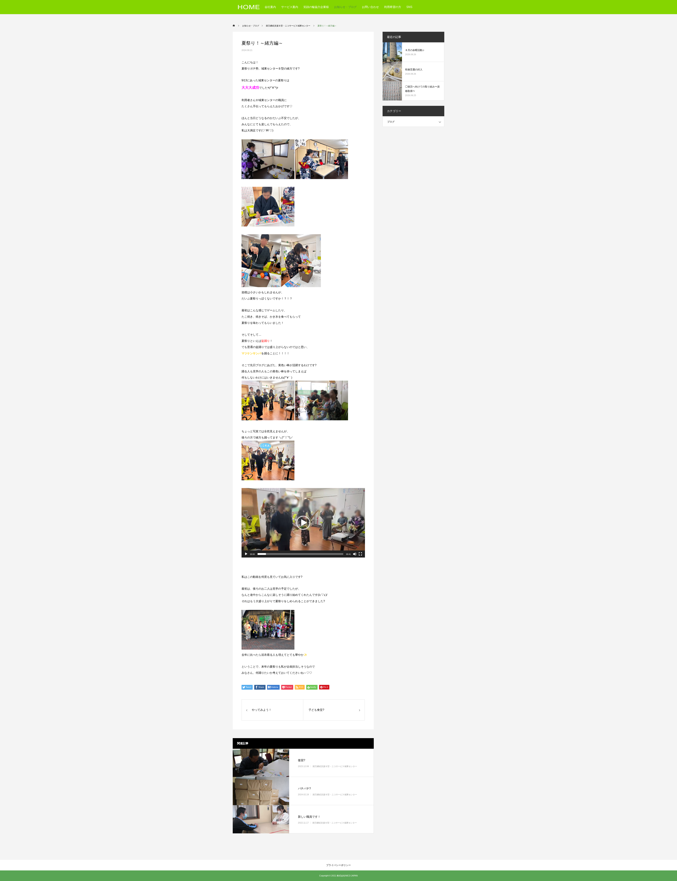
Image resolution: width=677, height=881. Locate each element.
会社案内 (270, 6)
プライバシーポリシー (338, 865)
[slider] (300, 554)
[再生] (246, 554)
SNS (409, 6)
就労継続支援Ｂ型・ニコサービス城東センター (335, 766)
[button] (303, 523)
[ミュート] (354, 554)
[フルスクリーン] (360, 554)
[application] (303, 523)
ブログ (391, 121)
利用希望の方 (392, 6)
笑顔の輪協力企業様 (316, 6)
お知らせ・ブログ (345, 6)
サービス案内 (289, 6)
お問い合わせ (370, 6)
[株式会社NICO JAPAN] (249, 7)
